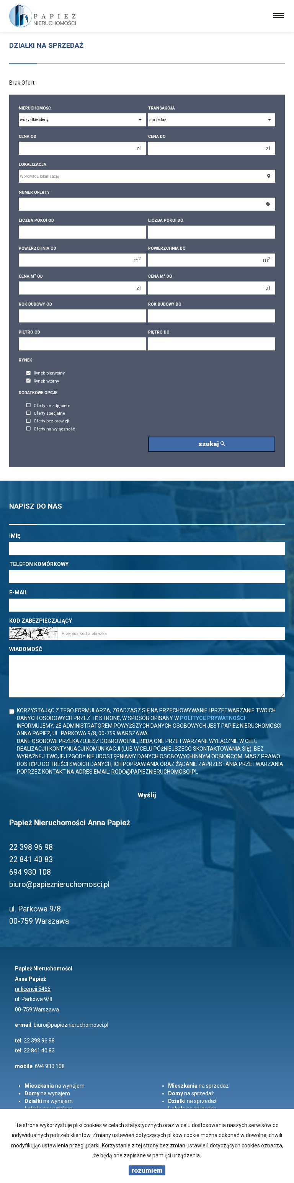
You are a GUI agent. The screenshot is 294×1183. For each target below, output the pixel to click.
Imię (14, 536)
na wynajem (54, 1086)
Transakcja (161, 108)
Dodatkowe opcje (38, 392)
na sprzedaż (198, 1086)
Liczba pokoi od (36, 220)
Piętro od (29, 332)
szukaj (209, 444)
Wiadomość (25, 649)
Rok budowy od (35, 304)
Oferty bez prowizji (51, 421)
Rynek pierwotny (49, 373)
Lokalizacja (32, 164)
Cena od (27, 136)
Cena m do (160, 276)
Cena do (157, 136)
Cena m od (31, 276)
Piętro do (159, 332)
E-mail (18, 592)
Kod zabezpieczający (40, 621)
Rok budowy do (164, 304)
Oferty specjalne (49, 413)
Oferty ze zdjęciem (52, 405)
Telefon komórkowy (39, 564)
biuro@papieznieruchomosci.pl (71, 1025)
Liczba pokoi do (165, 220)
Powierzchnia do (167, 248)
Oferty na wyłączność (54, 429)
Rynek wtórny (46, 381)
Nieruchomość (35, 108)
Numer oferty (34, 192)
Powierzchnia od (37, 248)
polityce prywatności (212, 718)
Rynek (25, 360)
